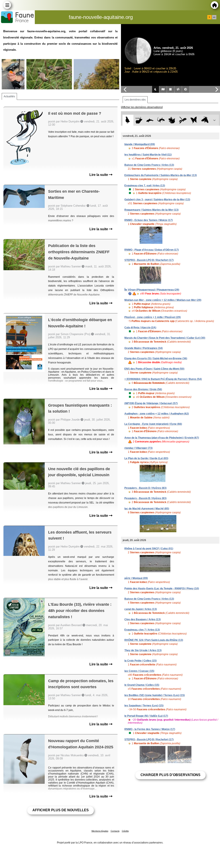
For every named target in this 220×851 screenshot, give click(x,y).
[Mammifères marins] (149, 120)
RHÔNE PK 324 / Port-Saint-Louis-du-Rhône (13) (153, 640)
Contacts (115, 831)
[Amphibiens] (171, 120)
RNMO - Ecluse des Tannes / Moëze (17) (148, 220)
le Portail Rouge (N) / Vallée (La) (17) (146, 715)
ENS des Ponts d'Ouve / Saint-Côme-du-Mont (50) (154, 368)
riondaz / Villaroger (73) (138, 448)
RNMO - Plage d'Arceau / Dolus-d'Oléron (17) (151, 249)
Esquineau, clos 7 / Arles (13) (142, 629)
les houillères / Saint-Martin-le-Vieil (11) (148, 154)
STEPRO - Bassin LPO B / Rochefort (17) (149, 260)
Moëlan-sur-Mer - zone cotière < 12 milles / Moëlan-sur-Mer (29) (162, 300)
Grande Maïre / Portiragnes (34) (143, 348)
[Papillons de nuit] (204, 120)
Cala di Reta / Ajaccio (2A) (140, 327)
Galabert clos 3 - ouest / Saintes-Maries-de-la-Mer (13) (157, 199)
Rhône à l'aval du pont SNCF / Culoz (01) (148, 548)
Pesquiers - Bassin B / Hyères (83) (145, 498)
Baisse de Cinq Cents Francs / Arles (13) (149, 164)
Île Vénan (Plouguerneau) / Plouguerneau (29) (151, 289)
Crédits (125, 831)
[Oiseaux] (127, 120)
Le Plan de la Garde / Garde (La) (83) (146, 458)
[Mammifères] (138, 120)
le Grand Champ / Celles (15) (141, 684)
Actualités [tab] (9, 96)
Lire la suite (99, 175)
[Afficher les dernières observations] (142, 107)
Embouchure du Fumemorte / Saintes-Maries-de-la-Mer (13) (160, 175)
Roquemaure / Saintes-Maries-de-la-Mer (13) (151, 209)
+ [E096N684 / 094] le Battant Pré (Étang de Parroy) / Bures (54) (163, 379)
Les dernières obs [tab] (135, 99)
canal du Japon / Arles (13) (140, 609)
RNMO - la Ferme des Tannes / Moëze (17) (149, 729)
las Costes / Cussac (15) (139, 671)
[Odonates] (182, 120)
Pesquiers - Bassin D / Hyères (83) (145, 488)
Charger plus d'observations (170, 775)
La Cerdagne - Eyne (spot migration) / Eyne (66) (153, 424)
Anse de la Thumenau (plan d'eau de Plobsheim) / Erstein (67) (161, 437)
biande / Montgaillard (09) (139, 144)
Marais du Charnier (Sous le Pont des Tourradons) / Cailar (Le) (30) (164, 337)
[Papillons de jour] (193, 120)
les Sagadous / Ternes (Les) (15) (143, 705)
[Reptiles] (160, 120)
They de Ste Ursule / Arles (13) (143, 650)
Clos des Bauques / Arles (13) (142, 619)
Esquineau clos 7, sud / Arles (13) (144, 185)
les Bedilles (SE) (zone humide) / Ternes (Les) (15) (154, 695)
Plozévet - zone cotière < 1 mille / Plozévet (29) (152, 317)
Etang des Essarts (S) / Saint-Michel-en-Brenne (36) (155, 358)
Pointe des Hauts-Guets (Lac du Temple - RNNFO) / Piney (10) (161, 588)
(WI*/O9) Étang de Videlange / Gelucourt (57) (151, 403)
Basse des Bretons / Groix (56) (143, 389)
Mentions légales (100, 831)
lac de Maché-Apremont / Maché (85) (146, 508)
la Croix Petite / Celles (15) (140, 660)
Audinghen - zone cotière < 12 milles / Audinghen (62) (156, 413)
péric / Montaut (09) (136, 578)
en (214, 17)
